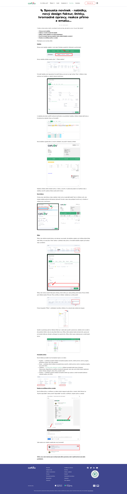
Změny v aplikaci (68, 471)
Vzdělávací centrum (68, 467)
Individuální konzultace (69, 476)
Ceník (57, 3)
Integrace (66, 478)
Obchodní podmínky (50, 476)
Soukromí (48, 480)
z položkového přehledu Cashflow (53, 367)
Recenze (48, 467)
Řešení (51, 3)
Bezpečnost (48, 478)
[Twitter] (91, 468)
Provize (47, 474)
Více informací (90, 490)
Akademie (63, 3)
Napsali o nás (49, 469)
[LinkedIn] (94, 468)
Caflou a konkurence (50, 471)
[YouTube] (97, 468)
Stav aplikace (67, 480)
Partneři (66, 474)
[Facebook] (88, 468)
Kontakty (77, 3)
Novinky (71, 3)
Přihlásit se (90, 3)
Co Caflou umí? (44, 3)
